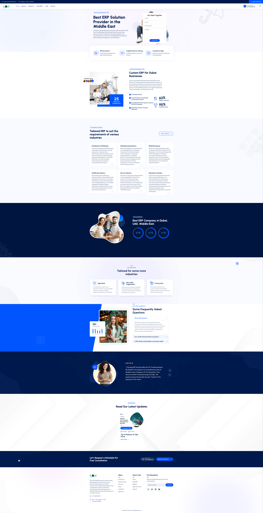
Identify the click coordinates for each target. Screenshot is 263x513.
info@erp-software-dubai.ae (27, 1)
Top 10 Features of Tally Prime (129, 436)
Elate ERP (135, 481)
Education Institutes (155, 173)
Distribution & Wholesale (100, 146)
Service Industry (126, 173)
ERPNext (135, 484)
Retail (119, 486)
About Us (23, 6)
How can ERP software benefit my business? (147, 337)
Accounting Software (126, 428)
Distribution (121, 479)
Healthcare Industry (98, 173)
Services (120, 484)
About (134, 479)
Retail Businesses (154, 146)
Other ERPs (39, 6)
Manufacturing (122, 481)
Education (121, 491)
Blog (47, 6)
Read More (124, 439)
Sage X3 (135, 489)
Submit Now (154, 40)
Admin (133, 431)
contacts (52, 6)
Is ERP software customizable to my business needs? (149, 341)
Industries (30, 6)
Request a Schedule (163, 459)
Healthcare (121, 489)
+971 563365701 (251, 6)
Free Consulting (256, 1)
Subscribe (169, 485)
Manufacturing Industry (128, 146)
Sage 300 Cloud (137, 486)
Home (17, 6)
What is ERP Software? (141, 318)
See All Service (165, 133)
